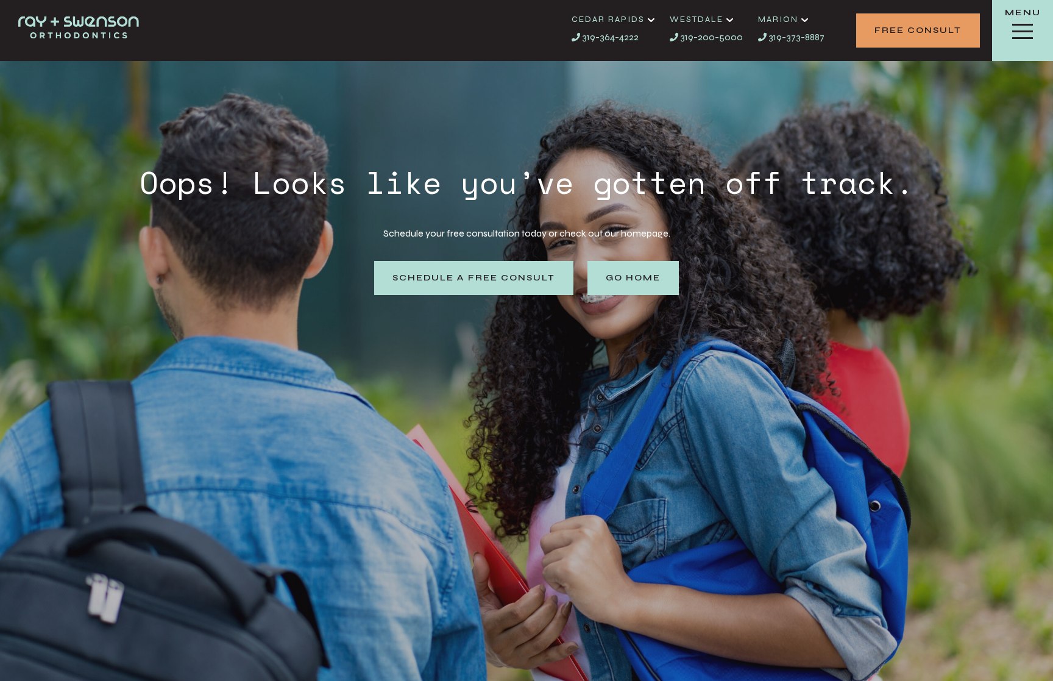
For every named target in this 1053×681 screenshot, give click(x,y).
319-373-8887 (795, 37)
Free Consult (918, 30)
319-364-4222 (609, 37)
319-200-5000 (710, 37)
